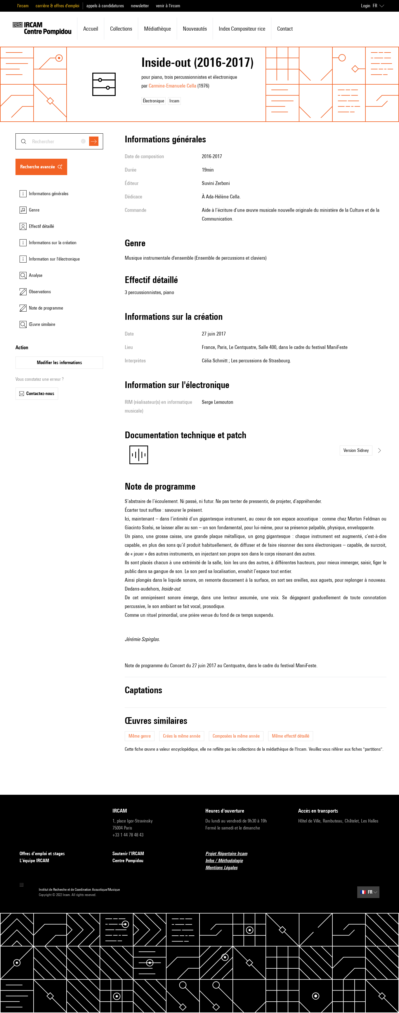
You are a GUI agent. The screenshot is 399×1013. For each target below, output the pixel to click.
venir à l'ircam (168, 5)
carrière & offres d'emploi (57, 5)
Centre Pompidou (127, 860)
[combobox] (59, 141)
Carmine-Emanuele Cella (172, 86)
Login (365, 5)
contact (285, 28)
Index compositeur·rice (242, 28)
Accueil (90, 28)
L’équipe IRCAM (34, 860)
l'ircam (23, 5)
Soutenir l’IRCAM (128, 853)
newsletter (140, 5)
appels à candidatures (105, 5)
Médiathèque (157, 28)
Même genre (140, 736)
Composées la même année (236, 736)
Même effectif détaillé (290, 736)
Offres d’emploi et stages (42, 853)
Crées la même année (181, 736)
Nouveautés (195, 28)
